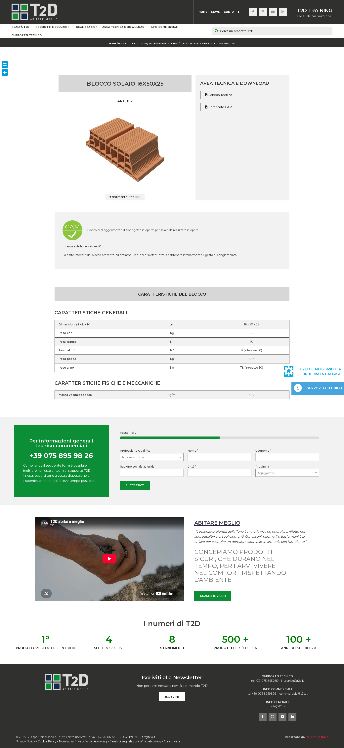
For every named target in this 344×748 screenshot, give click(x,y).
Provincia (263, 466)
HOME (112, 43)
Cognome (263, 450)
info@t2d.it (278, 706)
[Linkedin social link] (283, 12)
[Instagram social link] (263, 12)
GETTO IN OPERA (191, 43)
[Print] (5, 64)
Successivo (135, 485)
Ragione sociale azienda (137, 466)
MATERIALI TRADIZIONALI (164, 43)
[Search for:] (272, 31)
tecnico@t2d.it (294, 681)
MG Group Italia (317, 737)
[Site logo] (34, 12)
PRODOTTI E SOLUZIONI (132, 43)
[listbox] (152, 457)
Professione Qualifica (135, 450)
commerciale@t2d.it (293, 693)
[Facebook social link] (253, 12)
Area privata (172, 741)
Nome (193, 450)
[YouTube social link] (273, 12)
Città (192, 466)
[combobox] (287, 473)
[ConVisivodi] (5, 72)
